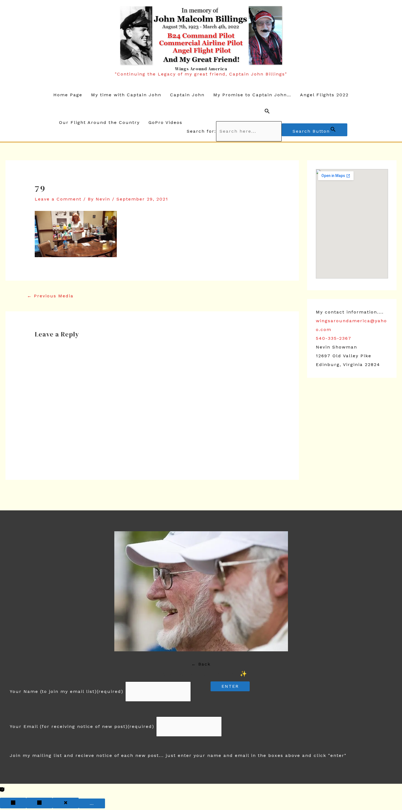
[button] (267, 112)
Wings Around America (201, 69)
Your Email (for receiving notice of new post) (82, 726)
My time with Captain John (126, 94)
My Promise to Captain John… (252, 94)
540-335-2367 (333, 338)
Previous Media (50, 295)
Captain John (187, 94)
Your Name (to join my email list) (66, 691)
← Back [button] (201, 664)
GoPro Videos (165, 122)
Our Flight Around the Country (99, 122)
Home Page (67, 94)
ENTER (230, 686)
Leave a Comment (58, 199)
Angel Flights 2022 (324, 94)
